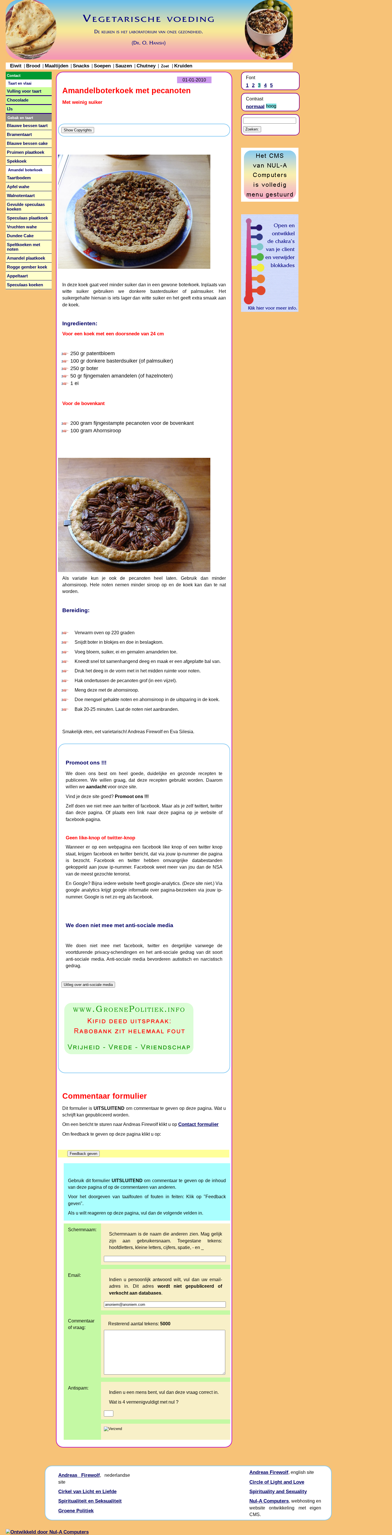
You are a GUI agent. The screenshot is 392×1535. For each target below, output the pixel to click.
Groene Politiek (76, 1510)
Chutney (146, 66)
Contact (13, 75)
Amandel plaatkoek (26, 258)
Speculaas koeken (25, 285)
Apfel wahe (18, 186)
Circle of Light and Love (276, 1482)
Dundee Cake (20, 236)
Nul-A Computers (269, 1501)
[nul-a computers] (269, 200)
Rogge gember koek (27, 267)
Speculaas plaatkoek (27, 218)
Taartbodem (19, 178)
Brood (33, 66)
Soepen (102, 66)
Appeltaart (17, 276)
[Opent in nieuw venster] (144, 1028)
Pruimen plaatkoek (25, 152)
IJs (10, 109)
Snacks (81, 66)
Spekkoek (16, 161)
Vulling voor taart (24, 91)
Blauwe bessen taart (27, 125)
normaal (255, 106)
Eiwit (16, 66)
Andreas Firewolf (79, 1475)
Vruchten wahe (22, 227)
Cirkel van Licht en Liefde (87, 1491)
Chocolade (17, 100)
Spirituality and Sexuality (278, 1491)
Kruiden (183, 66)
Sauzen (123, 66)
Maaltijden (56, 66)
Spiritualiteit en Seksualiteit (90, 1501)
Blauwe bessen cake (27, 143)
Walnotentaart (21, 195)
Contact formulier (198, 1124)
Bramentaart (19, 134)
